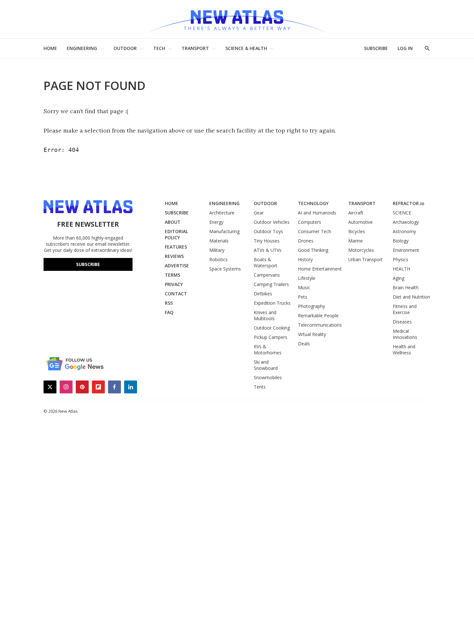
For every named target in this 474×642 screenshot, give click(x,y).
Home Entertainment (320, 269)
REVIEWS (174, 256)
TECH (159, 48)
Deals (304, 344)
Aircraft (355, 213)
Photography (311, 306)
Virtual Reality (312, 334)
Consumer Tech (314, 231)
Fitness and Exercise (405, 309)
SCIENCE (402, 213)
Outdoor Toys (268, 231)
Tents (260, 387)
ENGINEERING (82, 48)
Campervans (267, 275)
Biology (401, 241)
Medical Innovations (405, 334)
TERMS (172, 275)
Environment (406, 250)
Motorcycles (361, 250)
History (305, 259)
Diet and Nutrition (411, 297)
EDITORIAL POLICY (176, 234)
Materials (219, 241)
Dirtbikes (263, 294)
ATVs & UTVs (267, 250)
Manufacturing (224, 231)
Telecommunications (320, 325)
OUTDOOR (125, 48)
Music (304, 287)
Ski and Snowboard (266, 365)
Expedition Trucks (272, 303)
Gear (259, 213)
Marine (355, 241)
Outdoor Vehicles (272, 222)
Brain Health (406, 287)
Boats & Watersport (265, 262)
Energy (216, 222)
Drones (305, 241)
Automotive (360, 222)
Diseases (402, 322)
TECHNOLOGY (313, 203)
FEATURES (176, 247)
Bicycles (356, 231)
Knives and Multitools (265, 315)
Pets (302, 297)
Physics (400, 259)
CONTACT (176, 294)
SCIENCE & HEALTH (246, 48)
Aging (398, 278)
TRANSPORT (195, 48)
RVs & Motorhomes (267, 349)
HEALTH (401, 269)
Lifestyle (306, 278)
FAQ (169, 312)
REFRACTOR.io (408, 203)
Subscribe (88, 264)
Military (216, 250)
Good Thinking (313, 250)
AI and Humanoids (317, 213)
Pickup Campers (270, 337)
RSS (169, 303)
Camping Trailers (271, 284)
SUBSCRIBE (376, 48)
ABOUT (173, 222)
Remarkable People (318, 315)
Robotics (218, 259)
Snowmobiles (268, 377)
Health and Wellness (404, 349)
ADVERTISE (177, 265)
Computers (309, 222)
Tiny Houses (267, 241)
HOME (50, 48)
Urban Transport (365, 259)
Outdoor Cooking (272, 328)
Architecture (221, 213)
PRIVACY (174, 284)
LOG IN (405, 48)
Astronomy (404, 231)
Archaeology (406, 222)
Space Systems (225, 269)
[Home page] (237, 19)
